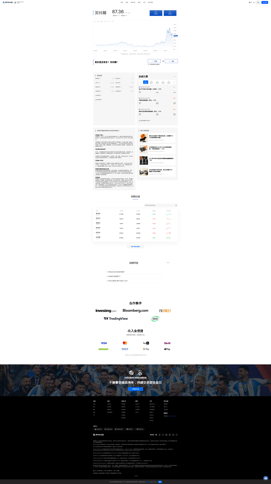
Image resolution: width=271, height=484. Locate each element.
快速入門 (137, 404)
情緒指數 (123, 417)
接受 (160, 481)
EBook (137, 412)
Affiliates (152, 420)
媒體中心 (152, 412)
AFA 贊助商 (152, 406)
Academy (138, 406)
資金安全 (152, 415)
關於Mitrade (152, 404)
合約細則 (109, 406)
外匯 (94, 404)
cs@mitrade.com (172, 416)
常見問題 (166, 409)
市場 (122, 2)
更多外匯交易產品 (135, 246)
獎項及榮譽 (152, 409)
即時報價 (123, 404)
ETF (94, 415)
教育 (139, 2)
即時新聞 (123, 409)
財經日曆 (123, 406)
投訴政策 (108, 473)
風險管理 (109, 409)
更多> (168, 262)
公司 (144, 2)
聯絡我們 (166, 404)
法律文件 (152, 417)
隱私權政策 (95, 473)
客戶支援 (150, 2)
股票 (94, 409)
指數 (94, 412)
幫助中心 (166, 406)
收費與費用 (109, 412)
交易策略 (123, 415)
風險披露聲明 (113, 473)
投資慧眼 (137, 409)
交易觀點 (123, 412)
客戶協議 (119, 473)
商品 (94, 406)
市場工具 (133, 2)
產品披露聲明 (102, 473)
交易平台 (109, 404)
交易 (127, 2)
